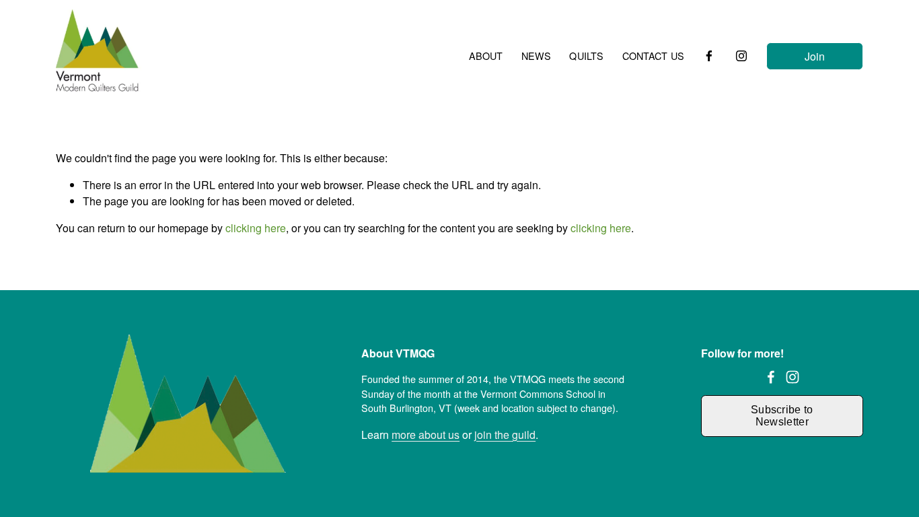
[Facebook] (709, 56)
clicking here (255, 228)
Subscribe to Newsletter (782, 415)
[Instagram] (741, 56)
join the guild (505, 434)
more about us (425, 434)
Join (815, 56)
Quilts (586, 56)
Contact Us (653, 56)
